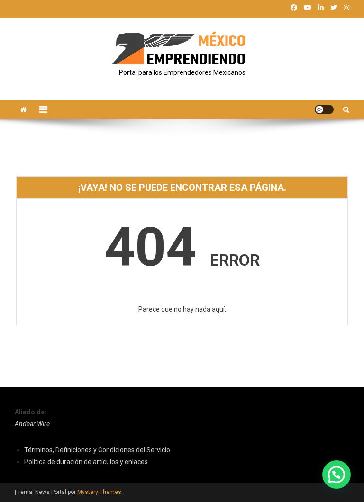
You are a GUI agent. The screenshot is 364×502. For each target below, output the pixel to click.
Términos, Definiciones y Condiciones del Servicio (97, 450)
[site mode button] (324, 109)
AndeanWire (32, 424)
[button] (336, 474)
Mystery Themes (99, 492)
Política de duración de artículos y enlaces (86, 462)
